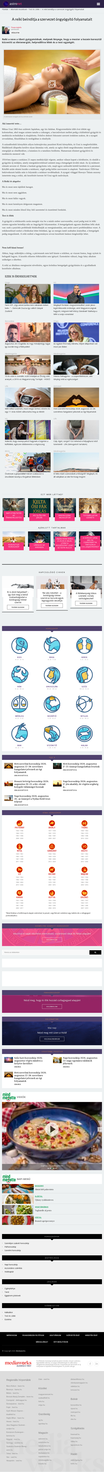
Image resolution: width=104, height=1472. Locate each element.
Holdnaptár (9, 1271)
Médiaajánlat (42, 1342)
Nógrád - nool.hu (13, 1439)
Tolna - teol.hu (12, 1453)
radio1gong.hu (76, 1460)
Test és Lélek (34, 9)
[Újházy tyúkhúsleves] (18, 1199)
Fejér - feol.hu (12, 1407)
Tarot (7, 1292)
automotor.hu (43, 1442)
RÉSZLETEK (16, 33)
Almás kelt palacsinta (44, 1189)
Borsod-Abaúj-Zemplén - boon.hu (19, 1397)
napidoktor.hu (43, 1456)
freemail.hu (75, 1434)
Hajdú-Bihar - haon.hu (15, 1418)
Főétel (38, 1217)
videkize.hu (75, 1386)
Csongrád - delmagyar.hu (16, 1400)
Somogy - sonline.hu (14, 1443)
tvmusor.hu (75, 1390)
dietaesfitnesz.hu (77, 1379)
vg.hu (40, 1420)
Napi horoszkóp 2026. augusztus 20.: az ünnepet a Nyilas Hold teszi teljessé (32, 799)
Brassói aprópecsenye (45, 1221)
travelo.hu (42, 1464)
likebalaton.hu (44, 1453)
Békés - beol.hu (12, 1393)
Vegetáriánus (41, 1207)
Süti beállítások (61, 1342)
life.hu (73, 1416)
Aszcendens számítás (13, 1268)
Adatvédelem (55, 1335)
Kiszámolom (52, 1006)
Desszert (39, 1186)
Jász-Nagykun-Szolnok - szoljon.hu (16, 1427)
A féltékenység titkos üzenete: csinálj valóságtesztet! (86, 596)
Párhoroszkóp (10, 1247)
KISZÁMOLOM (52, 940)
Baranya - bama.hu (14, 1389)
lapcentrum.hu (76, 1445)
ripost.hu (74, 1408)
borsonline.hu (76, 1405)
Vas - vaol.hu (11, 1457)
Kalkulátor (9, 1312)
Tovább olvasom (18, 607)
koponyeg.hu (76, 1438)
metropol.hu (75, 1412)
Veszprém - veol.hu (14, 1461)
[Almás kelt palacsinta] (18, 1188)
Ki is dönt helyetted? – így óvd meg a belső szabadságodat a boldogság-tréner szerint (18, 597)
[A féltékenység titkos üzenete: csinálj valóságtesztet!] (86, 587)
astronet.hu (43, 1439)
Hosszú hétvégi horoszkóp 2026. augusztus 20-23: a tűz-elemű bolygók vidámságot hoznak (31, 784)
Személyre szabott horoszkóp (17, 1243)
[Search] (95, 952)
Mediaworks (20, 1351)
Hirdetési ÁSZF (91, 1335)
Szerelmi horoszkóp (13, 1250)
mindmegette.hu (44, 1460)
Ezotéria (8, 1319)
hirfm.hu (74, 1464)
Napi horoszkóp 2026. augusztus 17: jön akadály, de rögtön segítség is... (80, 784)
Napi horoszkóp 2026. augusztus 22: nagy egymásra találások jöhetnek (80, 1060)
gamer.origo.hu (44, 1449)
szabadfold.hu (44, 1398)
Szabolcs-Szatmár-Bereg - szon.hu (17, 1448)
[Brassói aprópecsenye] (18, 1220)
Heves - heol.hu (12, 1421)
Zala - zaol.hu (43, 1379)
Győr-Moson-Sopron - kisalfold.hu (15, 1412)
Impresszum (11, 1335)
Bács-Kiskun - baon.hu (15, 1386)
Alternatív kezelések (19, 9)
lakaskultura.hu (44, 1446)
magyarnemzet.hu (45, 1394)
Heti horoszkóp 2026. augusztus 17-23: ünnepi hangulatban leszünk (81, 765)
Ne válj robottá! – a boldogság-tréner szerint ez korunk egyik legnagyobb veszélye (52, 596)
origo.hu (41, 1405)
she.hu (73, 1419)
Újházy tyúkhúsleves (44, 1200)
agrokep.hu (43, 1424)
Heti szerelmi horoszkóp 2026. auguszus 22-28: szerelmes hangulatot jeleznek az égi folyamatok (30, 768)
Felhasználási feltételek (33, 1335)
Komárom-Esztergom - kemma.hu (15, 1434)
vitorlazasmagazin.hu (79, 1383)
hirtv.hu (41, 1401)
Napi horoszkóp (11, 1264)
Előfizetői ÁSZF (73, 1335)
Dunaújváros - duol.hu (15, 1404)
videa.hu (74, 1441)
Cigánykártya (10, 1288)
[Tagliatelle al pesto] (18, 1209)
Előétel (39, 1196)
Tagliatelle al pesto (43, 1210)
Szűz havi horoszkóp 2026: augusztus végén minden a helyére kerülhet (28, 1060)
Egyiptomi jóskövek (13, 1295)
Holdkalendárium (52, 1039)
